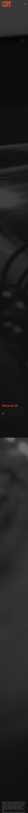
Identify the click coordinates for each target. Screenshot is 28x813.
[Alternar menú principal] (25, 4)
